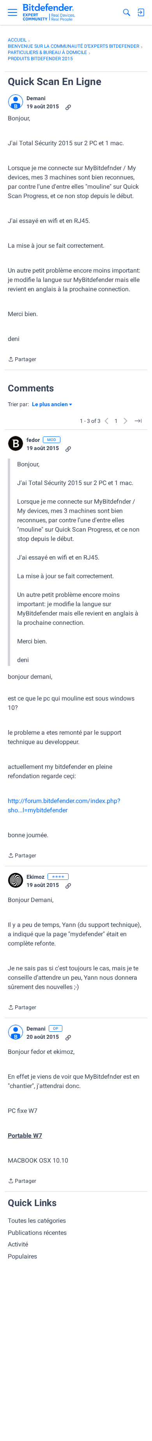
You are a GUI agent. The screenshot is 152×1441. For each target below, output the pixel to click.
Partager (22, 360)
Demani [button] (36, 98)
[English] (49, 12)
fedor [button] (33, 440)
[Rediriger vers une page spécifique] (138, 421)
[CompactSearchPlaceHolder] (127, 12)
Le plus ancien (50, 404)
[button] (15, 102)
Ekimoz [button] (35, 877)
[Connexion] (141, 12)
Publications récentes (37, 1232)
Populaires (22, 1256)
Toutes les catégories (37, 1220)
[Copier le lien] (68, 107)
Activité (18, 1244)
